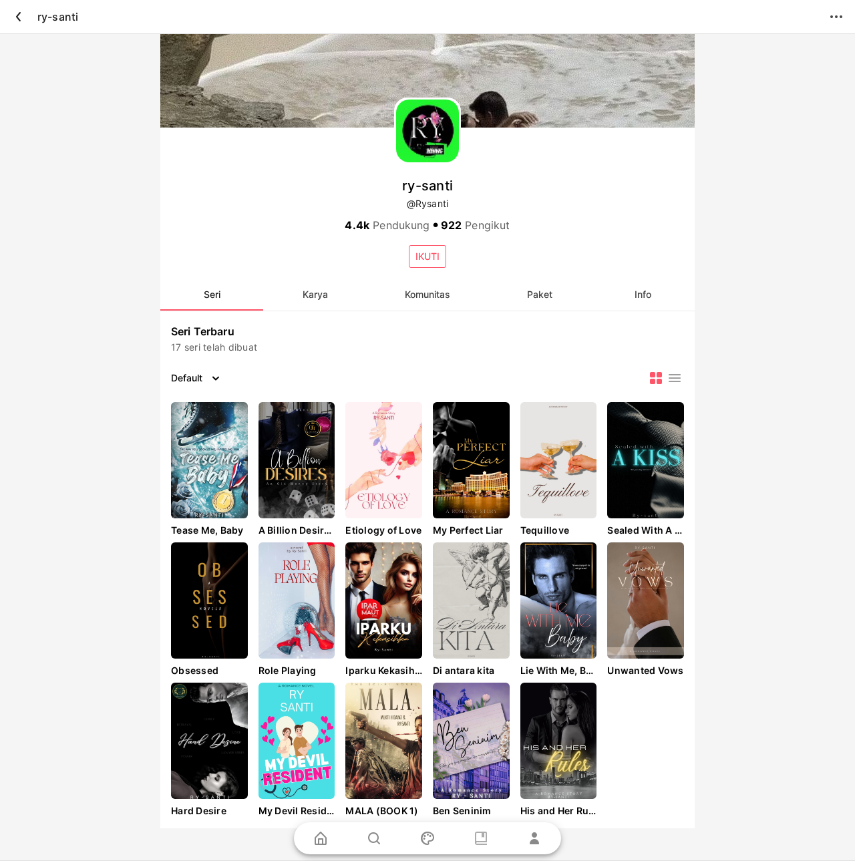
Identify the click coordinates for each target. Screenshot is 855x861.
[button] (427, 256)
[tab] (211, 295)
